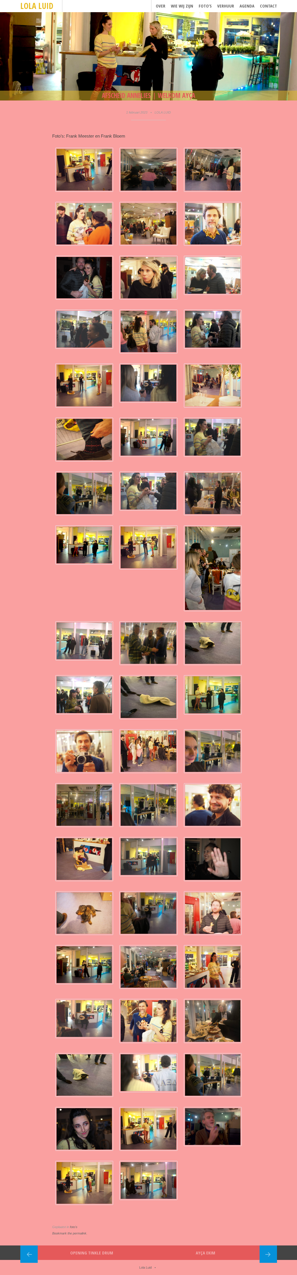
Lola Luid (36, 5)
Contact (268, 6)
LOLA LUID (163, 112)
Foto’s (205, 6)
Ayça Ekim (205, 1253)
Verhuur (225, 6)
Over (160, 6)
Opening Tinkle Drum (91, 1253)
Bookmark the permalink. (69, 1233)
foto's (73, 1227)
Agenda (247, 6)
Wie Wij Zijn (182, 6)
